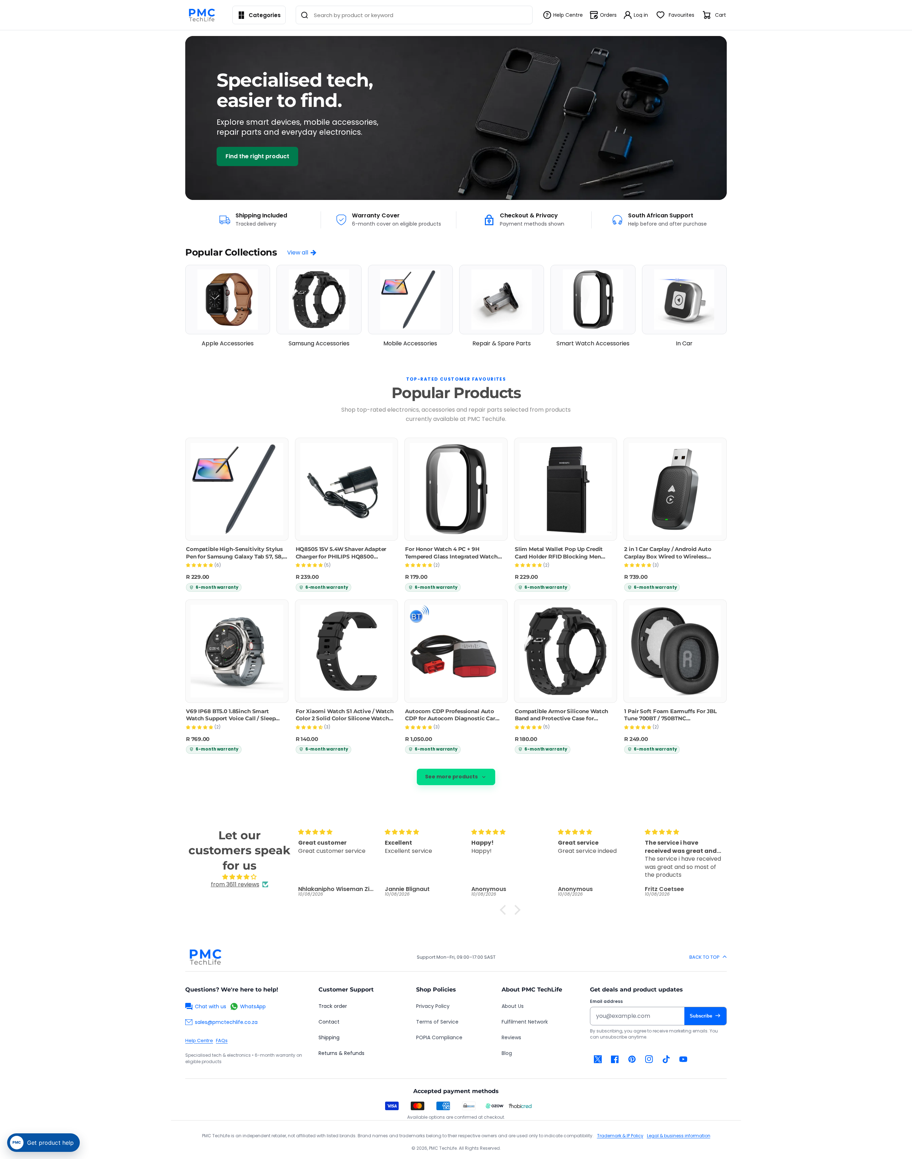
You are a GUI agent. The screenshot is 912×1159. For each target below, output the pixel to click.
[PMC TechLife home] (205, 957)
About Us (513, 1006)
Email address (606, 1001)
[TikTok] (666, 1059)
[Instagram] (649, 1059)
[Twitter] (598, 1059)
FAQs (222, 1040)
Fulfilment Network (525, 1021)
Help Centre (199, 1040)
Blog (507, 1053)
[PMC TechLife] (203, 15)
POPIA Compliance (439, 1037)
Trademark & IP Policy (620, 1136)
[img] (239, 877)
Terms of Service (437, 1021)
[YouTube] (683, 1059)
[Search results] (304, 15)
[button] (505, 910)
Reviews (511, 1037)
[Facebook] (615, 1059)
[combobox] (414, 15)
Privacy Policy (433, 1006)
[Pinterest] (632, 1059)
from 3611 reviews (235, 884)
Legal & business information (678, 1136)
